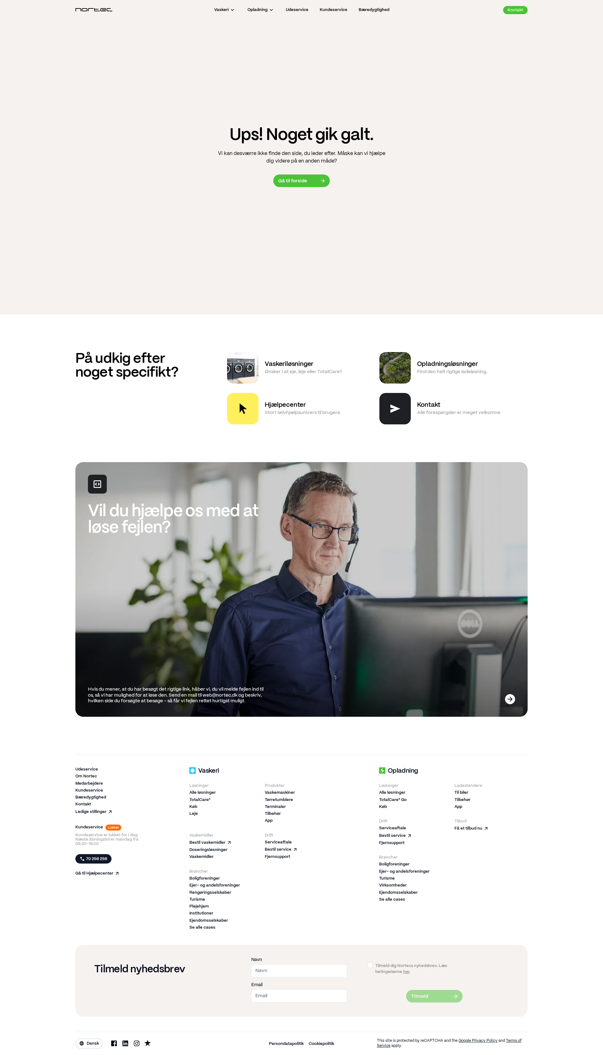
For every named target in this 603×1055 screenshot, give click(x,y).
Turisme (197, 900)
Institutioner (201, 913)
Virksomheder (393, 885)
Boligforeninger (204, 878)
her (406, 972)
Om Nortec (86, 776)
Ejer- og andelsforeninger (214, 885)
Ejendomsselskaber (208, 921)
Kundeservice (89, 790)
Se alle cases (202, 927)
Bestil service (278, 850)
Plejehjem (199, 906)
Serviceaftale (278, 842)
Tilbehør (273, 814)
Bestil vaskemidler (207, 843)
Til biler (461, 793)
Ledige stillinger (90, 812)
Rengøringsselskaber (210, 893)
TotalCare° (199, 800)
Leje (193, 814)
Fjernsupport (277, 857)
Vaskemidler (201, 857)
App (269, 821)
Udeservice (86, 769)
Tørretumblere (279, 800)
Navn (256, 960)
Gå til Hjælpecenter (94, 873)
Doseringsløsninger (208, 850)
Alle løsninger (202, 793)
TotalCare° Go (393, 800)
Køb (193, 807)
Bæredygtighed (90, 797)
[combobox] (89, 1043)
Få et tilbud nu (468, 828)
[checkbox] (370, 965)
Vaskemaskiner (280, 793)
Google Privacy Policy (478, 1040)
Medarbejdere (89, 784)
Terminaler (275, 807)
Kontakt (83, 804)
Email (257, 985)
